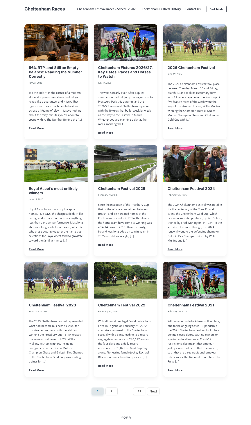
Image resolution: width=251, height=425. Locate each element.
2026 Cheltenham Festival (191, 67)
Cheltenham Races (44, 9)
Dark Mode (216, 9)
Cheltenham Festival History (161, 9)
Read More (36, 128)
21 (139, 391)
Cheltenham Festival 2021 (191, 305)
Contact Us (193, 9)
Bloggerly (125, 417)
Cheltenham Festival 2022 (121, 305)
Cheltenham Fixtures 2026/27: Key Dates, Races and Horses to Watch (125, 72)
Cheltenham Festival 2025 (121, 188)
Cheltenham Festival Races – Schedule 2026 (107, 9)
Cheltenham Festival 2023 (52, 305)
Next (153, 391)
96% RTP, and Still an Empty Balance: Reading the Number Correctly (55, 72)
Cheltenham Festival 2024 (191, 188)
